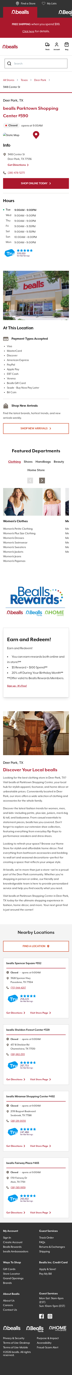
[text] (36, 125)
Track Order (47, 1266)
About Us (9, 1329)
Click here (31, 31)
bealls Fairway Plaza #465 (24, 1192)
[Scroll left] (30, 481)
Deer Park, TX (15, 100)
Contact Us (10, 1339)
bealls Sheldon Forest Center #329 (31, 1059)
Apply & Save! (49, 1303)
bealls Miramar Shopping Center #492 (33, 1125)
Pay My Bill (47, 1307)
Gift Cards (10, 1298)
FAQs (43, 1271)
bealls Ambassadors (17, 1280)
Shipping (45, 1280)
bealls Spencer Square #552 (26, 992)
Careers (8, 1334)
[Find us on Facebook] (41, 1349)
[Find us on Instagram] (50, 1349)
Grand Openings (14, 1307)
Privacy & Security (15, 1371)
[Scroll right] (42, 481)
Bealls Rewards (14, 1276)
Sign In (8, 1266)
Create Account (13, 1271)
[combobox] (36, 64)
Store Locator (12, 1303)
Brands (8, 1312)
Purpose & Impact (49, 1371)
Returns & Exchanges (54, 1276)
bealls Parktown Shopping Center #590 (34, 112)
